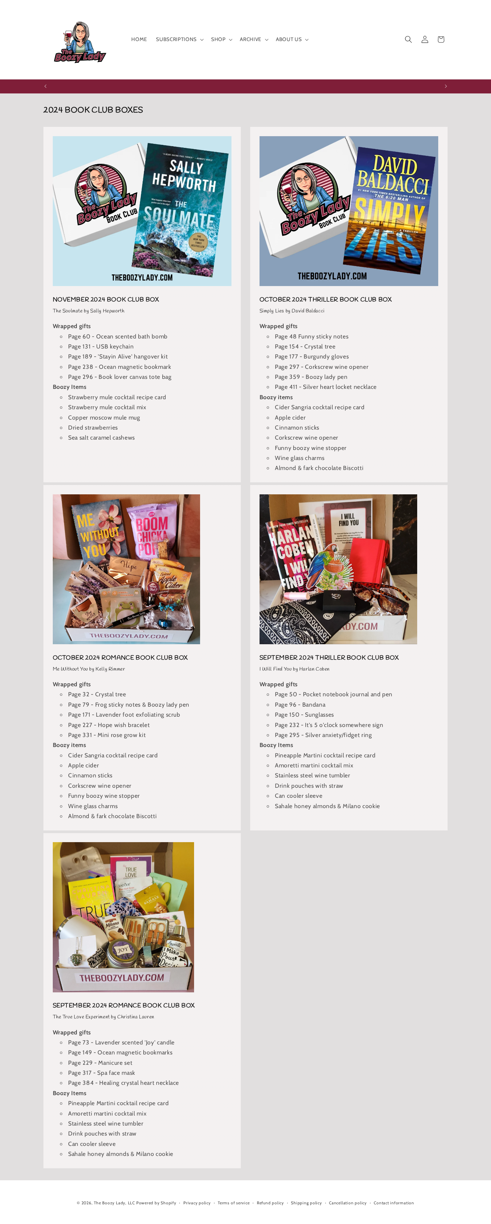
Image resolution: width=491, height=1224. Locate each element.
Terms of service (234, 1202)
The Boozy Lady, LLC (114, 1202)
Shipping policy (306, 1202)
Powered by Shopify (156, 1202)
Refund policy (270, 1202)
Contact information (394, 1202)
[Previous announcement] (45, 86)
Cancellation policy (348, 1202)
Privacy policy (197, 1202)
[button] (179, 39)
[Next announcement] (446, 86)
